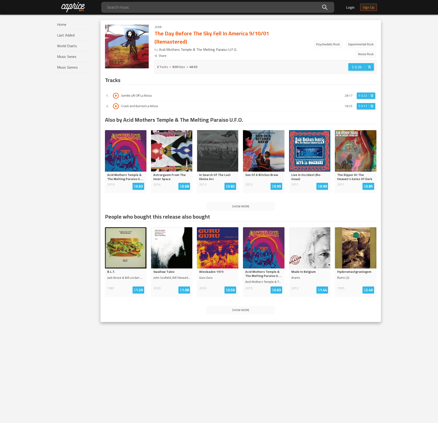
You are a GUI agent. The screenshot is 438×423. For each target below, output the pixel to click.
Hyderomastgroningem (354, 272)
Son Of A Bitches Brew (261, 175)
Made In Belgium (303, 272)
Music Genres (67, 67)
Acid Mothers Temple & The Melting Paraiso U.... (125, 177)
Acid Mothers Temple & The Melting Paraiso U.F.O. (198, 49)
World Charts (67, 45)
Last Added (66, 35)
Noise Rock (366, 54)
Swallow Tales (164, 272)
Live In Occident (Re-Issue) (306, 177)
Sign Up (368, 7)
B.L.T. (111, 272)
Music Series (66, 56)
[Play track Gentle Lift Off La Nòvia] (116, 96)
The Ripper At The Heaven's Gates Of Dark (354, 177)
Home (61, 24)
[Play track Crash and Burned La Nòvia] (116, 106)
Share (163, 55)
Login (350, 7)
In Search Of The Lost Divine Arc (215, 177)
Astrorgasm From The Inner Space (169, 177)
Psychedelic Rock (328, 44)
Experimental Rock (361, 44)
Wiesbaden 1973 (211, 272)
